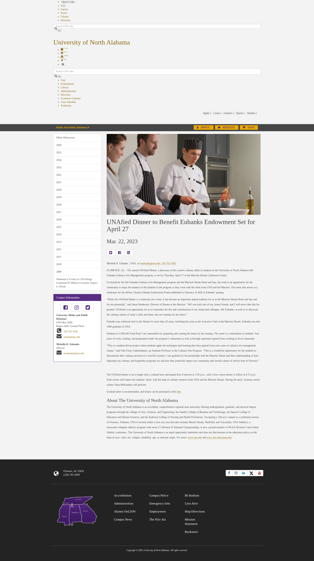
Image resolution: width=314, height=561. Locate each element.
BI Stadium (192, 495)
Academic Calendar (71, 98)
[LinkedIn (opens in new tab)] (243, 473)
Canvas (64, 9)
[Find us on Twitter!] (88, 308)
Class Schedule (68, 102)
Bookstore (191, 532)
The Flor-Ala (157, 519)
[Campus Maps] (77, 510)
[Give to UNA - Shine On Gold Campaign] (237, 494)
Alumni (251, 113)
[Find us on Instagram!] (77, 308)
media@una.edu (72, 337)
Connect (228, 113)
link (179, 391)
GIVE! (251, 127)
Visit (63, 5)
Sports (239, 113)
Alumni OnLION (124, 511)
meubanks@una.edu (74, 353)
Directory (66, 20)
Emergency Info (159, 503)
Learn (217, 113)
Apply (206, 113)
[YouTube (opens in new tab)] (259, 473)
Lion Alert (191, 503)
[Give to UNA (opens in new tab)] (260, 117)
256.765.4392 (71, 331)
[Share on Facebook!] (120, 253)
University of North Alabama (91, 42)
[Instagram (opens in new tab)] (236, 473)
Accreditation (123, 495)
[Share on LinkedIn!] (129, 253)
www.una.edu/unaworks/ (219, 437)
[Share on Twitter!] (111, 253)
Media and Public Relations (71, 127)
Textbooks (66, 105)
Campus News (123, 519)
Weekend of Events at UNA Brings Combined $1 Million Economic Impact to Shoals (76, 283)
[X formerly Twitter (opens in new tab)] (251, 473)
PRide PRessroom (65, 137)
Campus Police (158, 495)
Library (65, 16)
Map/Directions (195, 511)
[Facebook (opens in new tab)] (229, 473)
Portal (64, 13)
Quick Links (68, 2)
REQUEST (229, 127)
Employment (67, 84)
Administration (68, 91)
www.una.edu (195, 437)
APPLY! (205, 127)
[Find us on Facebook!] (66, 308)
